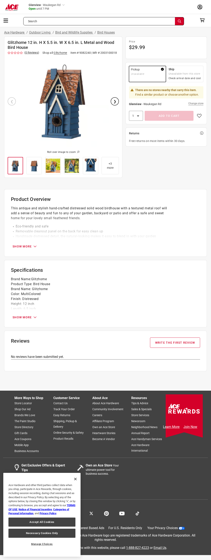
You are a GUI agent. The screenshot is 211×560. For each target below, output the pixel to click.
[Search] (179, 21)
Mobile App (21, 445)
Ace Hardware (14, 32)
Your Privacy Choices (162, 528)
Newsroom (138, 421)
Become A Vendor (103, 439)
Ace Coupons (22, 439)
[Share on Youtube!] (122, 513)
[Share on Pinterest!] (106, 513)
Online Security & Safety (68, 433)
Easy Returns (61, 415)
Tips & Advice (139, 403)
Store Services (140, 415)
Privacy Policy (48, 513)
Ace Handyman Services (146, 439)
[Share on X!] (91, 513)
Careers (97, 415)
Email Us (160, 548)
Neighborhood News (144, 427)
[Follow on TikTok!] (137, 513)
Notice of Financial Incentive (35, 509)
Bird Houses (106, 32)
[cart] (203, 20)
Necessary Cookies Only (42, 533)
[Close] (75, 479)
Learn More (171, 427)
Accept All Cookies (41, 522)
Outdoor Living (40, 32)
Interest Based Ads (90, 528)
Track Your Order (64, 409)
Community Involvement (107, 409)
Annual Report (140, 433)
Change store (195, 103)
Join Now (190, 427)
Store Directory (23, 427)
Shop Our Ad (22, 409)
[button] (63, 101)
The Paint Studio (24, 421)
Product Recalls (63, 439)
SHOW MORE (22, 246)
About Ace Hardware (105, 403)
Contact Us (60, 403)
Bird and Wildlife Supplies (74, 32)
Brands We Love (24, 415)
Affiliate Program (103, 421)
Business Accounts (26, 451)
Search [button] (32, 21)
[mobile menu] (6, 20)
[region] (42, 515)
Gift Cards (20, 433)
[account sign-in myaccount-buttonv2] (201, 7)
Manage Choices (42, 544)
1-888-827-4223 (137, 548)
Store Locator (23, 403)
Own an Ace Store (103, 427)
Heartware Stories (103, 433)
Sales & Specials (141, 409)
